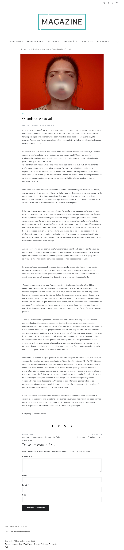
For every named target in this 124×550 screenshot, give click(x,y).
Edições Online (34, 41)
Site (24, 495)
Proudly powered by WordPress (19, 544)
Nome (25, 475)
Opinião (25, 114)
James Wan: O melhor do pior (89, 437)
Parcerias (102, 41)
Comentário (28, 456)
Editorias (52, 41)
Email (25, 485)
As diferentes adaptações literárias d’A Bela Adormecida (41, 438)
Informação (69, 41)
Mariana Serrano (48, 125)
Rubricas (86, 41)
